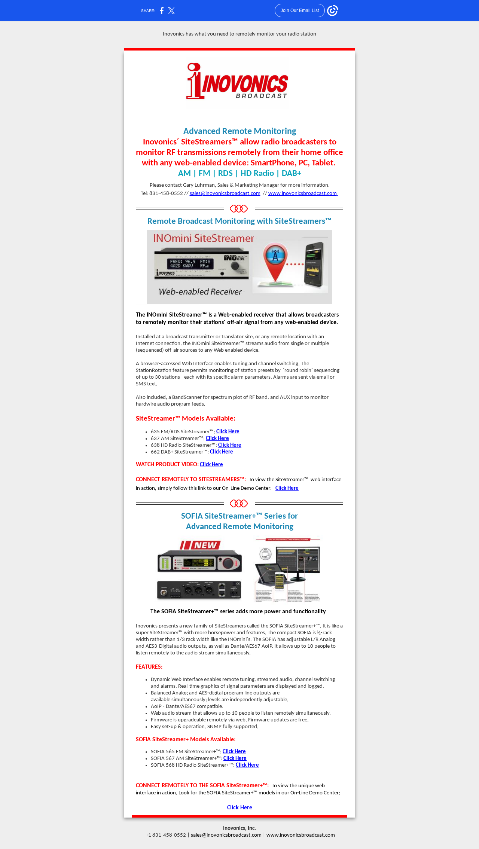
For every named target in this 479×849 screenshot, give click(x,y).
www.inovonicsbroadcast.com (302, 193)
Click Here (228, 432)
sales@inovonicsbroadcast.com (225, 193)
